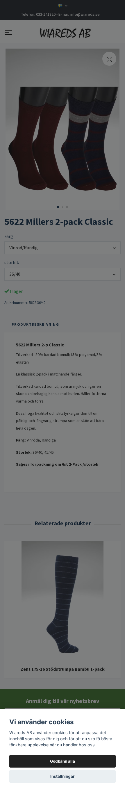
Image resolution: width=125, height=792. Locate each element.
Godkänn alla (62, 761)
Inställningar (62, 776)
